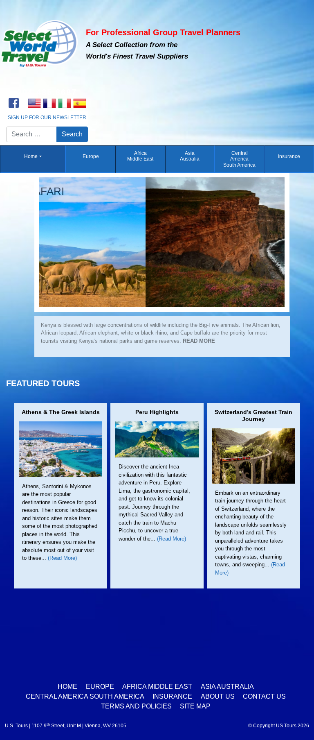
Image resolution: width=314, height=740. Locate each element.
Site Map (195, 706)
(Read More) (62, 559)
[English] (34, 103)
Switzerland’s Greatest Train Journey (253, 416)
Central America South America (239, 159)
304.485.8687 (47, 92)
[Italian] (64, 103)
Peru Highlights (157, 413)
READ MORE (114, 349)
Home (31, 156)
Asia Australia (190, 156)
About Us (218, 696)
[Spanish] (79, 103)
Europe (91, 156)
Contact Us (264, 696)
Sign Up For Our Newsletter (47, 117)
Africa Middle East (140, 156)
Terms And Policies (136, 706)
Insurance (289, 156)
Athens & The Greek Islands (61, 413)
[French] (49, 103)
